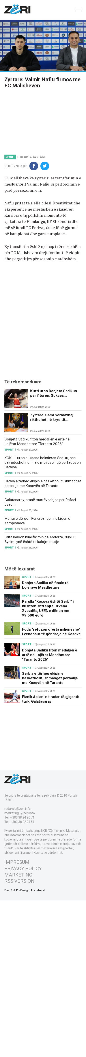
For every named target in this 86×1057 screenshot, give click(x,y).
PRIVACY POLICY (23, 868)
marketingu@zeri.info (19, 813)
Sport (10, 157)
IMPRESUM (16, 862)
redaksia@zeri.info (17, 808)
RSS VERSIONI (20, 881)
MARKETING (18, 875)
